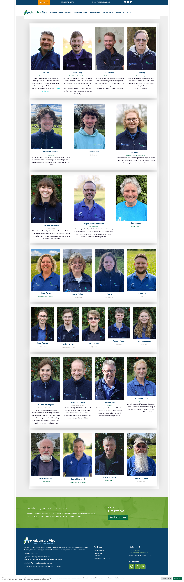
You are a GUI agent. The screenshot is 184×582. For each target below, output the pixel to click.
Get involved (107, 12)
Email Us (106, 2)
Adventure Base (80, 12)
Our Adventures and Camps (60, 12)
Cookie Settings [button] (166, 579)
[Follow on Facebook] (128, 2)
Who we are (94, 12)
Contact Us (120, 12)
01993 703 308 (135, 550)
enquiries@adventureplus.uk (139, 553)
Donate (44, 2)
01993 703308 (97, 2)
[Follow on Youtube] (131, 2)
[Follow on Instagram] (125, 2)
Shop (129, 12)
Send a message (118, 517)
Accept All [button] (177, 579)
